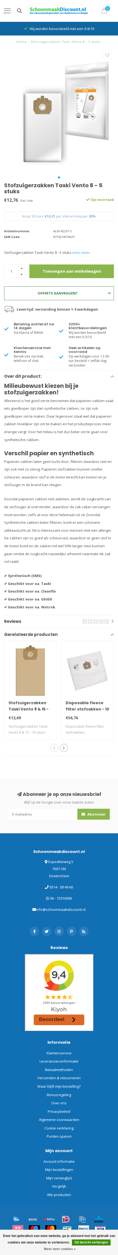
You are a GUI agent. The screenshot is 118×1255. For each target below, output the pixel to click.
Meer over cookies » (60, 1249)
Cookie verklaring (59, 1128)
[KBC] (99, 1219)
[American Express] (16, 1219)
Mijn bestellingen (59, 1169)
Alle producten (59, 1194)
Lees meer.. (81, 252)
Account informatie (59, 1161)
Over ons (59, 1103)
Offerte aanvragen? (58, 293)
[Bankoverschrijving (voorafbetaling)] (33, 1219)
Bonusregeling (59, 1094)
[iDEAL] (66, 1219)
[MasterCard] (51, 1229)
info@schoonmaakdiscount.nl (61, 909)
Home (21, 42)
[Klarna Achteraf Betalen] (18, 1229)
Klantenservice (59, 1053)
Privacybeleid (59, 1111)
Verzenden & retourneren (59, 1077)
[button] (59, 177)
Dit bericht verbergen (91, 1242)
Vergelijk (59, 1186)
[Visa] (100, 1229)
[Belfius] (49, 1219)
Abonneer (96, 814)
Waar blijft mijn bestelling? (59, 1086)
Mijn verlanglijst (59, 1178)
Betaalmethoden (59, 1069)
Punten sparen (59, 1136)
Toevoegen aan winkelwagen (72, 271)
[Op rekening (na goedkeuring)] (82, 1219)
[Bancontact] (67, 1229)
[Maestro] (34, 1229)
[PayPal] (84, 1229)
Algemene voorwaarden (59, 1119)
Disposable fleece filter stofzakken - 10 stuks (87, 709)
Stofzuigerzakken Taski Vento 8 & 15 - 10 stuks (29, 709)
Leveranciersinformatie (59, 1061)
